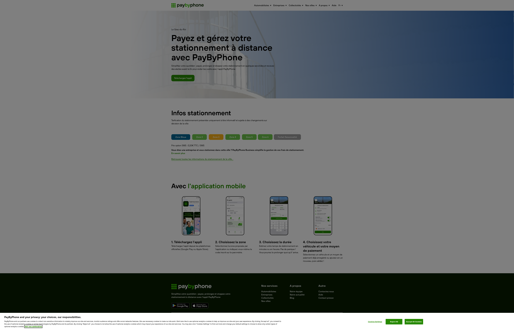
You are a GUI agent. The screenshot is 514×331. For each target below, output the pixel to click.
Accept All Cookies (414, 321)
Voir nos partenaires (33, 326)
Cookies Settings (375, 321)
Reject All (394, 321)
